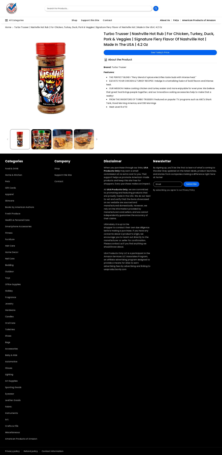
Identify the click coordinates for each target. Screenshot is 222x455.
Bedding (9, 265)
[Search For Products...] (155, 8)
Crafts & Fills (11, 425)
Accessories (11, 348)
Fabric (8, 406)
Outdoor (9, 271)
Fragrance (10, 297)
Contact (58, 181)
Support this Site (63, 175)
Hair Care (10, 245)
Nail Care (10, 258)
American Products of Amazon (21, 438)
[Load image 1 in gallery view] (20, 139)
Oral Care (10, 323)
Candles (9, 316)
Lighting (9, 374)
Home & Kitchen (13, 175)
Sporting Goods (13, 387)
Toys (7, 277)
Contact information (52, 451)
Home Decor (11, 252)
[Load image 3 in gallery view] (63, 139)
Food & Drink (11, 168)
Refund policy (31, 451)
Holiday (9, 290)
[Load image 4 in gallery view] (84, 139)
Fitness (8, 232)
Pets (7, 181)
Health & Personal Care (17, 220)
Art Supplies (11, 380)
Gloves (8, 368)
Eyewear (9, 393)
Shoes (8, 335)
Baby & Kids (11, 355)
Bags (7, 342)
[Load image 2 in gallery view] (41, 139)
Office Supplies (13, 284)
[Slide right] (96, 139)
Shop (57, 168)
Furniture (10, 239)
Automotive (11, 361)
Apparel (9, 194)
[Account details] (214, 8)
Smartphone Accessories (18, 226)
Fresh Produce (12, 213)
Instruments (11, 413)
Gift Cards (10, 187)
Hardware (10, 310)
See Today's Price (160, 52)
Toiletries (10, 329)
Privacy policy (12, 451)
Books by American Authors (19, 207)
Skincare (9, 200)
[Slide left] (7, 139)
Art (6, 419)
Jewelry (9, 303)
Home (8, 27)
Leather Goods (13, 400)
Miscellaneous (12, 432)
